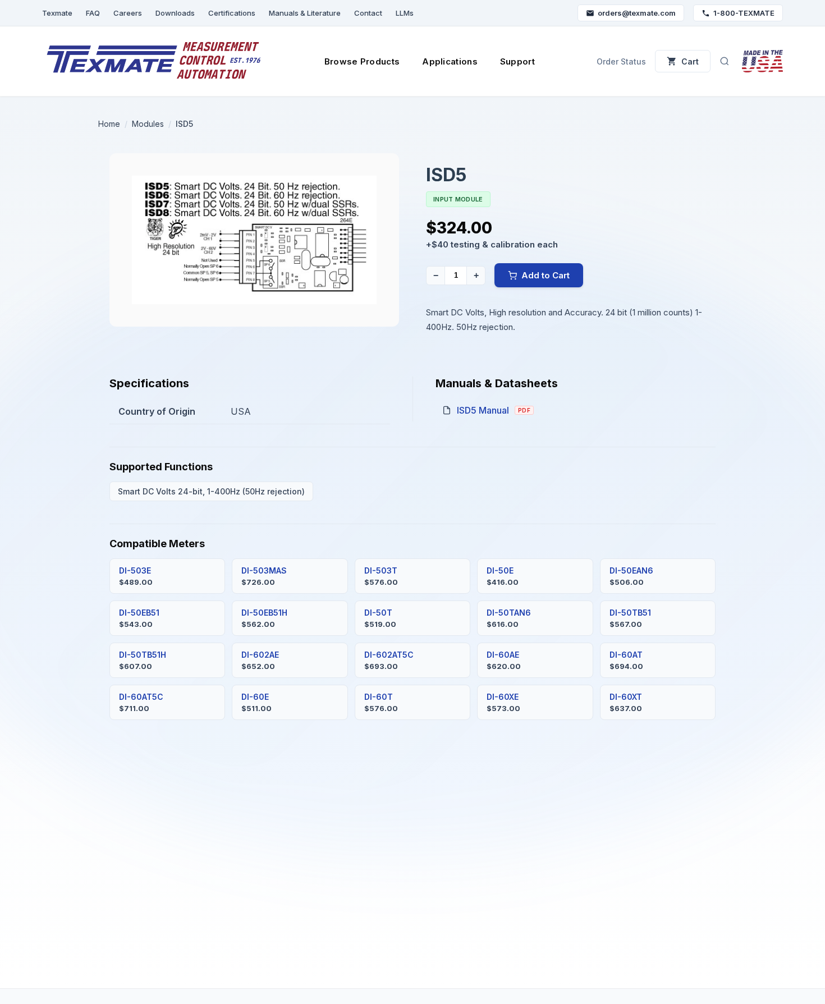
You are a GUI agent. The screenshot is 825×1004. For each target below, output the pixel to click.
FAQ (93, 12)
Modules (148, 124)
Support (517, 61)
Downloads (175, 12)
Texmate (57, 12)
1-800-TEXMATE (743, 12)
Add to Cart (545, 275)
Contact (368, 12)
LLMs (405, 12)
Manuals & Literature (305, 12)
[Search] (724, 61)
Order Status (621, 61)
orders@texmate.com (637, 12)
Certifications (231, 12)
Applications (450, 61)
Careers (127, 12)
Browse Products (362, 61)
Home (109, 124)
